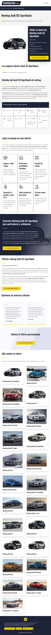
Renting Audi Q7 (32, 554)
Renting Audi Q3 (32, 533)
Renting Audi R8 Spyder (10, 593)
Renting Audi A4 (32, 403)
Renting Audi (10, 8)
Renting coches (4, 8)
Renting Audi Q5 (8, 554)
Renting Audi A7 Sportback (35, 492)
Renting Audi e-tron (33, 513)
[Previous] (4, 43)
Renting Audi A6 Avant (10, 489)
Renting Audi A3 (32, 383)
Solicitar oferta (40, 57)
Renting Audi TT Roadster (11, 610)
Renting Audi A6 (8, 470)
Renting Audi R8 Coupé (34, 572)
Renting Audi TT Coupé (34, 593)
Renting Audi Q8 (8, 574)
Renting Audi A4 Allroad (10, 425)
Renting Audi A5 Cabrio (34, 426)
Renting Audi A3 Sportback (11, 404)
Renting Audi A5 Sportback (35, 446)
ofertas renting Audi (31, 361)
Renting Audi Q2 (8, 533)
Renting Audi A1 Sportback (11, 381)
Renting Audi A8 (8, 510)
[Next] (24, 43)
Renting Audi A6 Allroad (34, 468)
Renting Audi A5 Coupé (10, 448)
